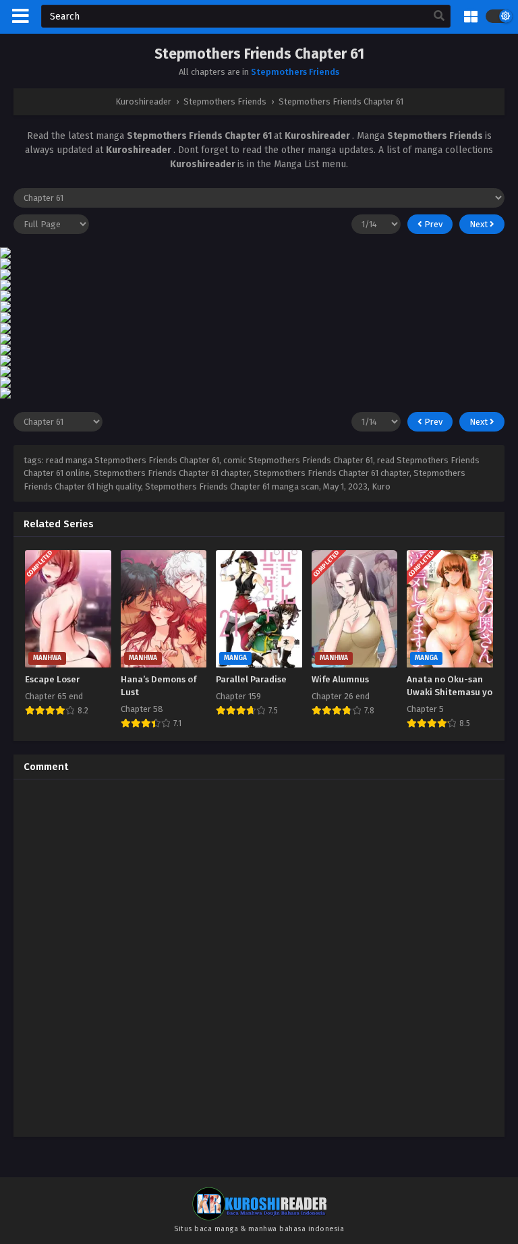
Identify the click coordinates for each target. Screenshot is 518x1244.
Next (479, 224)
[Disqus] (259, 958)
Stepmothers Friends (295, 72)
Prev (432, 224)
